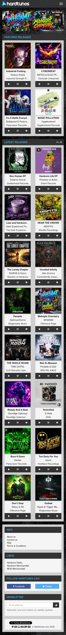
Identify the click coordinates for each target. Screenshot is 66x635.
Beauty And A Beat (18, 409)
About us (11, 536)
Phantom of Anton (48, 179)
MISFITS (48, 226)
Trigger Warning (54, 506)
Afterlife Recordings (48, 230)
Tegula (40, 506)
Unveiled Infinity (48, 269)
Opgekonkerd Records (48, 125)
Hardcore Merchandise (18, 565)
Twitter (48, 586)
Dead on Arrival (17, 179)
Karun (23, 273)
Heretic (17, 460)
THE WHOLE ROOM (18, 363)
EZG (54, 366)
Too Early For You (48, 456)
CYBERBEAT (48, 71)
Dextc (48, 460)
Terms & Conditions (16, 545)
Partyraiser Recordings (17, 125)
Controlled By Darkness (49, 276)
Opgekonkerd (48, 121)
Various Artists (17, 74)
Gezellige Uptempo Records (20, 417)
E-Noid (48, 413)
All (58, 142)
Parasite (17, 316)
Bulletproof (11, 121)
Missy (15, 506)
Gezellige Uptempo (17, 413)
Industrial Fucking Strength (20, 71)
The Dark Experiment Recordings (23, 230)
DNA (48, 417)
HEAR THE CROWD (48, 222)
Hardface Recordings (48, 463)
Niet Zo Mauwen (48, 363)
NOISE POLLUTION (48, 118)
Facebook (19, 586)
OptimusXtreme (18, 319)
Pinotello (44, 366)
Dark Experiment (14, 226)
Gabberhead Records (18, 183)
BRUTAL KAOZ (48, 370)
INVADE (13, 273)
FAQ (9, 542)
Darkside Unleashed (48, 78)
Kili (22, 506)
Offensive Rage (48, 323)
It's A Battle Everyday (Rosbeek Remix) (27, 118)
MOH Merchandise (16, 568)
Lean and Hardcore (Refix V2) (22, 222)
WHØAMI (48, 319)
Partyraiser (25, 121)
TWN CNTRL (17, 366)
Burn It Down (18, 456)
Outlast (48, 503)
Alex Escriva (48, 273)
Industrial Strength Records (19, 78)
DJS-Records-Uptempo (18, 370)
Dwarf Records (48, 183)
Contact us (12, 539)
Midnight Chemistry (48, 316)
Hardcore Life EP (48, 176)
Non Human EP (18, 176)
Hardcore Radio (14, 562)
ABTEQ (41, 74)
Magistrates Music (17, 323)
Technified (48, 409)
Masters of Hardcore (17, 276)
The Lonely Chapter (17, 269)
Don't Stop (17, 503)
